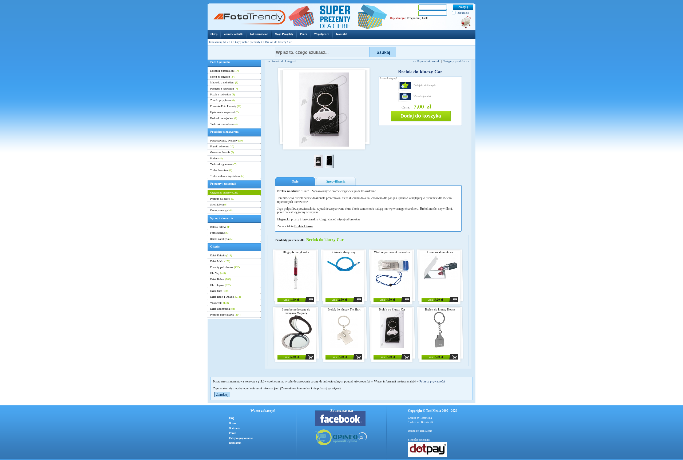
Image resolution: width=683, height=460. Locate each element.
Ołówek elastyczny (344, 252)
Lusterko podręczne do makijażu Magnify (296, 311)
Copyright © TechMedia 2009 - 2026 (432, 411)
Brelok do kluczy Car (392, 309)
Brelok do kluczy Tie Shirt (344, 309)
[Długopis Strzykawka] (296, 289)
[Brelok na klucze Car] (392, 347)
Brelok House (303, 226)
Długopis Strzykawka (296, 252)
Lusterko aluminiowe (440, 252)
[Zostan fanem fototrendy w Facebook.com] (341, 418)
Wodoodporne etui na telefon (392, 252)
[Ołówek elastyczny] (343, 272)
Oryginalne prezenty (247, 41)
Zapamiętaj (463, 12)
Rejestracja (397, 17)
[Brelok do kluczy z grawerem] (440, 347)
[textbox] (322, 52)
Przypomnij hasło (417, 17)
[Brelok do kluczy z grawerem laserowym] (344, 347)
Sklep (226, 41)
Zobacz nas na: (341, 411)
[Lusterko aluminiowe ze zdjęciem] (440, 278)
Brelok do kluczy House (440, 309)
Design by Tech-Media (420, 430)
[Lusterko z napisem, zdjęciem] (296, 350)
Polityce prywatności (432, 381)
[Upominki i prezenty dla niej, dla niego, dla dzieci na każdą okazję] (249, 23)
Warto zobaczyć (263, 411)
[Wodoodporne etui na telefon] (392, 289)
